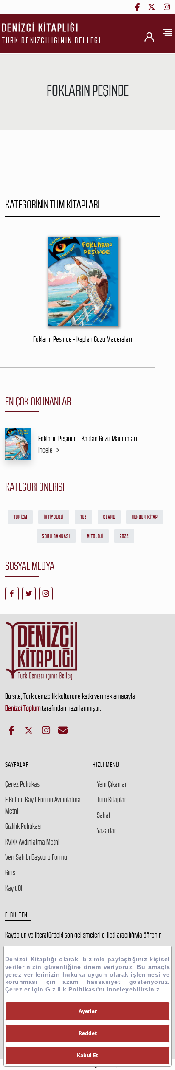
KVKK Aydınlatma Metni (32, 842)
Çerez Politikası (23, 784)
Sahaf (103, 815)
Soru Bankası (56, 536)
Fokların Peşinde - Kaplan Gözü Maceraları (87, 438)
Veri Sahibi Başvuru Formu (36, 857)
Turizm (20, 517)
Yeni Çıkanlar (112, 784)
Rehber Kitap (145, 517)
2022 (124, 536)
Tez (83, 517)
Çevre (109, 517)
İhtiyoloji (54, 517)
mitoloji (95, 536)
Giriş (10, 872)
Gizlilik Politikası (23, 826)
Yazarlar (106, 830)
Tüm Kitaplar (112, 799)
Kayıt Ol (13, 888)
